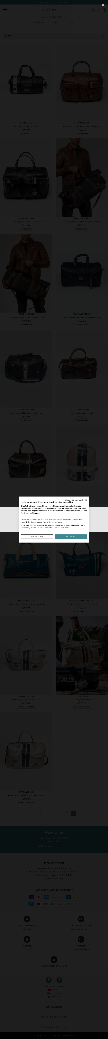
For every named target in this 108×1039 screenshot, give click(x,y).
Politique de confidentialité (75, 500)
